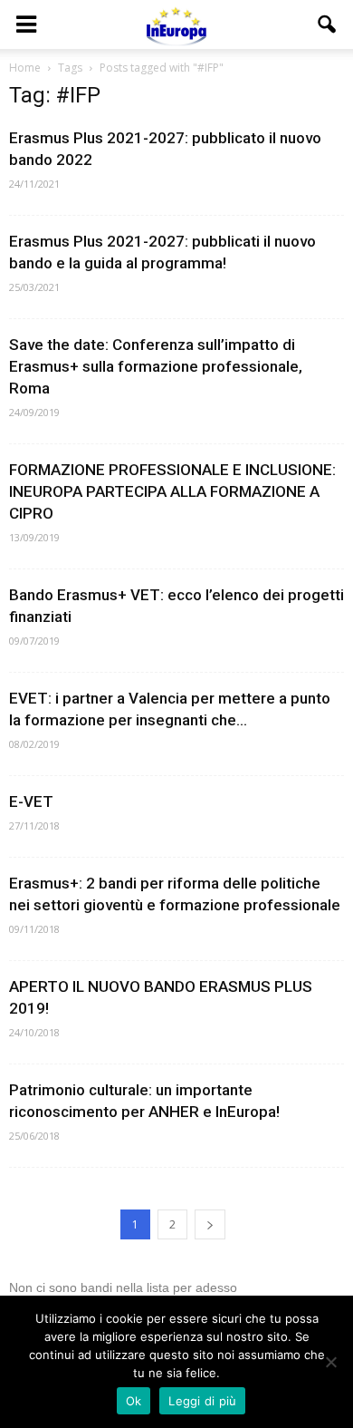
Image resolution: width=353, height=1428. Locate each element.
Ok (134, 1401)
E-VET (31, 801)
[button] (327, 24)
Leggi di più (202, 1401)
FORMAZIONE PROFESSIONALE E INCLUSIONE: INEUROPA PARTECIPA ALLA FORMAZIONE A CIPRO (172, 491)
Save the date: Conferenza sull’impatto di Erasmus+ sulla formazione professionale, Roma (155, 366)
